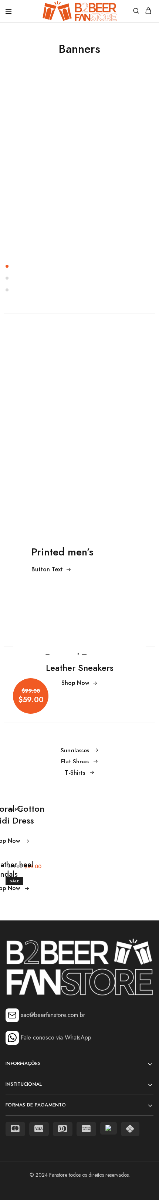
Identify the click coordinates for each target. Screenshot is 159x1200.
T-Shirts (75, 772)
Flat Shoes (75, 761)
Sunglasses (75, 750)
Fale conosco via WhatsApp (56, 1037)
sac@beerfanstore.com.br (53, 1015)
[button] (79, 266)
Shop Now (75, 683)
